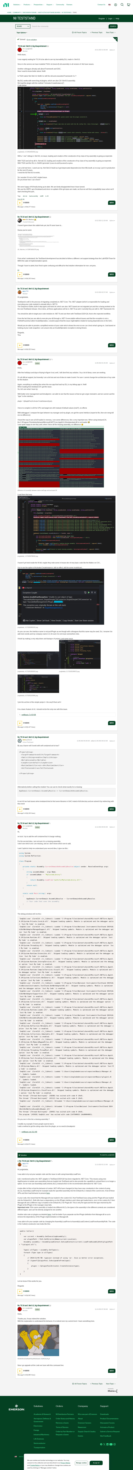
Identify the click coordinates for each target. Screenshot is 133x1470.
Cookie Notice (35, 1465)
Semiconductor (39, 1443)
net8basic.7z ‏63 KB (29, 715)
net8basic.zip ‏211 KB (29, 1132)
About (80, 1418)
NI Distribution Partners (65, 1414)
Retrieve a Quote (62, 1423)
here (48, 1193)
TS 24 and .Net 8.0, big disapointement (32, 46)
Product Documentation (109, 1418)
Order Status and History (65, 1418)
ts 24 (46, 196)
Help (117, 19)
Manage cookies (81, 1463)
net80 (41, 196)
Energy (36, 1430)
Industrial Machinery (41, 1434)
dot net (25, 196)
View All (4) (21, 199)
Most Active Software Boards (49, 12)
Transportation (39, 1447)
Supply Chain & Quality (87, 1431)
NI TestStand (66, 12)
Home (9, 12)
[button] (66, 118)
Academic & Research (42, 1414)
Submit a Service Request (110, 1431)
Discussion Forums (29, 12)
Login (110, 19)
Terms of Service (62, 1427)
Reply (112, 203)
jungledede (111, 1155)
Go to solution (32, 40)
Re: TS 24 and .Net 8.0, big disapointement (33, 217)
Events (80, 1436)
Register (102, 19)
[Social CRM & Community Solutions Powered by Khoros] (112, 1390)
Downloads (104, 1414)
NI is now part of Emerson (87, 1414)
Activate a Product (107, 1427)
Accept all (96, 1463)
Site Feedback (105, 1436)
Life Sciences (39, 1439)
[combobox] (69, 26)
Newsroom (82, 1427)
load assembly (33, 196)
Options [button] (112, 50)
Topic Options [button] (21, 33)
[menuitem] (17, 5)
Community (17, 12)
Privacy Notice (65, 1463)
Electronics (38, 1426)
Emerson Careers (84, 1423)
